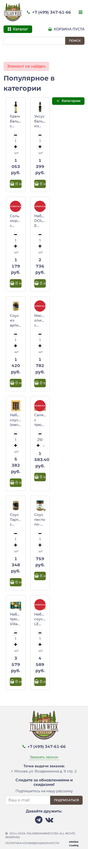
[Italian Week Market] (13, 12)
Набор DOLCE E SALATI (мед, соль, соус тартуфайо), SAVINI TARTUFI (40, 221)
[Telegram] (38, 821)
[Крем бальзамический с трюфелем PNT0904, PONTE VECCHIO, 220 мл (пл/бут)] (16, 107)
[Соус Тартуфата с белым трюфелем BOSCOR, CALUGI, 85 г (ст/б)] (16, 505)
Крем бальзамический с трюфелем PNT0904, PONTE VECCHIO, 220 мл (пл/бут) (16, 121)
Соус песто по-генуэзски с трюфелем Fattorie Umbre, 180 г (40, 519)
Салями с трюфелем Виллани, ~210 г (40, 420)
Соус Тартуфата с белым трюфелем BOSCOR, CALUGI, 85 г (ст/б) (16, 519)
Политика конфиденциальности (32, 843)
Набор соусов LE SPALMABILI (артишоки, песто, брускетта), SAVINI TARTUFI (40, 619)
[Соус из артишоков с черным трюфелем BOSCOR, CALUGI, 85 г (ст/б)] (16, 306)
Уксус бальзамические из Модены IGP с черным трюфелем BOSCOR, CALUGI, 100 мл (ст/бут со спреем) (40, 121)
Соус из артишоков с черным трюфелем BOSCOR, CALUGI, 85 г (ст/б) (16, 320)
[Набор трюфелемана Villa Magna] (16, 605)
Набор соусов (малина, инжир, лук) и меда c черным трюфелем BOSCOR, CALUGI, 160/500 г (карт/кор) (16, 420)
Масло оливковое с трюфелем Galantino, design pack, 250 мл (40, 320)
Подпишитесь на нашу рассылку (44, 791)
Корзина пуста (68, 29)
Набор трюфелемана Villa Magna (16, 619)
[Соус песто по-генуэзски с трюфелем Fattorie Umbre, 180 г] (40, 505)
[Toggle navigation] (80, 12)
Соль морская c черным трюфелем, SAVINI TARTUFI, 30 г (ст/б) (16, 221)
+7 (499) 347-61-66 (51, 12)
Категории (70, 101)
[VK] (49, 821)
